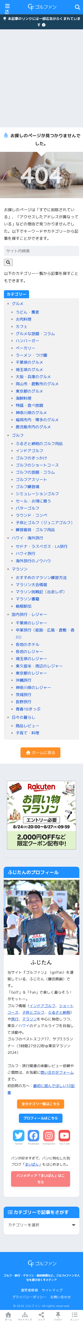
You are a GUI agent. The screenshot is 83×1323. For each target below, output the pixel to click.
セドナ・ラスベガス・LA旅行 (42, 546)
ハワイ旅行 (25, 553)
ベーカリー (25, 348)
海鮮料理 (23, 398)
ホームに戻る (43, 752)
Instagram (48, 1143)
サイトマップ (52, 1290)
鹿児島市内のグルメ (33, 426)
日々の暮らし (23, 717)
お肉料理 (23, 319)
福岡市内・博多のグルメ (37, 419)
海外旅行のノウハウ (33, 560)
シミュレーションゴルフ (37, 493)
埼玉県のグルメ (29, 369)
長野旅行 (23, 701)
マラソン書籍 (27, 598)
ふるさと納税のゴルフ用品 (39, 443)
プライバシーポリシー (29, 1297)
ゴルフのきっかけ (31, 458)
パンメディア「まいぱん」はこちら (40, 1178)
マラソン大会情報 (31, 584)
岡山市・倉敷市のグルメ (37, 383)
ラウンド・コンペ (31, 515)
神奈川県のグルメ (31, 412)
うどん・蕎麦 (27, 312)
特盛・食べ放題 (29, 405)
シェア (41, 1319)
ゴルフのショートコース (37, 465)
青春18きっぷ (28, 709)
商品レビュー (27, 725)
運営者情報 (29, 1290)
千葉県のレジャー (31, 623)
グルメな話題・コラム (35, 333)
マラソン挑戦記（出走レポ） (41, 591)
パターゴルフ (27, 508)
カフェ (21, 326)
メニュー (74, 1319)
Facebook (33, 1143)
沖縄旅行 (23, 680)
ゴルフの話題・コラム (35, 472)
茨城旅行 (23, 694)
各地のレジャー (29, 651)
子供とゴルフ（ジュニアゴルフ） (45, 522)
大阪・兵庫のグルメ (33, 376)
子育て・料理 (27, 732)
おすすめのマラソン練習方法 (41, 577)
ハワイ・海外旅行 (27, 538)
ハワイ (24, 1025)
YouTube (64, 1143)
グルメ (18, 303)
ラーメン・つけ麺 (31, 355)
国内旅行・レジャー (29, 614)
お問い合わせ (60, 1297)
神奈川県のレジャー (33, 687)
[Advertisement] (41, 78)
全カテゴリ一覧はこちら (41, 1104)
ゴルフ (18, 435)
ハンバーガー (27, 340)
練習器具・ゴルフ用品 (35, 529)
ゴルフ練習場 (27, 486)
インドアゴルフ (29, 450)
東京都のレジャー (31, 673)
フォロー (58, 1319)
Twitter (19, 1143)
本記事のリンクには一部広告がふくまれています (43, 21)
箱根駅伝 (23, 606)
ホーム (8, 1319)
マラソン (19, 569)
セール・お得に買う (33, 501)
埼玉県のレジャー (31, 658)
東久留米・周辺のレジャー (39, 666)
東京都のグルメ (29, 391)
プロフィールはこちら (40, 1118)
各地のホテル (27, 644)
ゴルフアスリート (31, 479)
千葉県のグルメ (29, 362)
